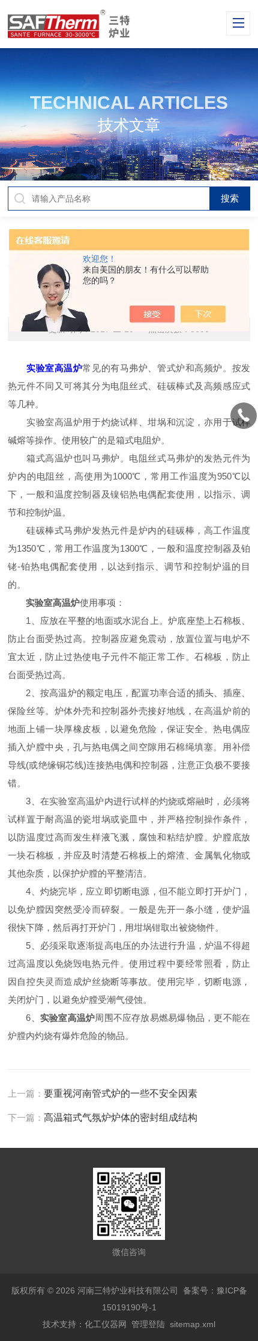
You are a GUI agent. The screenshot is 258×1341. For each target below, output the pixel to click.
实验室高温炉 (54, 368)
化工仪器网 (106, 1324)
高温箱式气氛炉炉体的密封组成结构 (120, 1117)
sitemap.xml (192, 1324)
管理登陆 (148, 1324)
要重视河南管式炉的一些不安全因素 (120, 1093)
